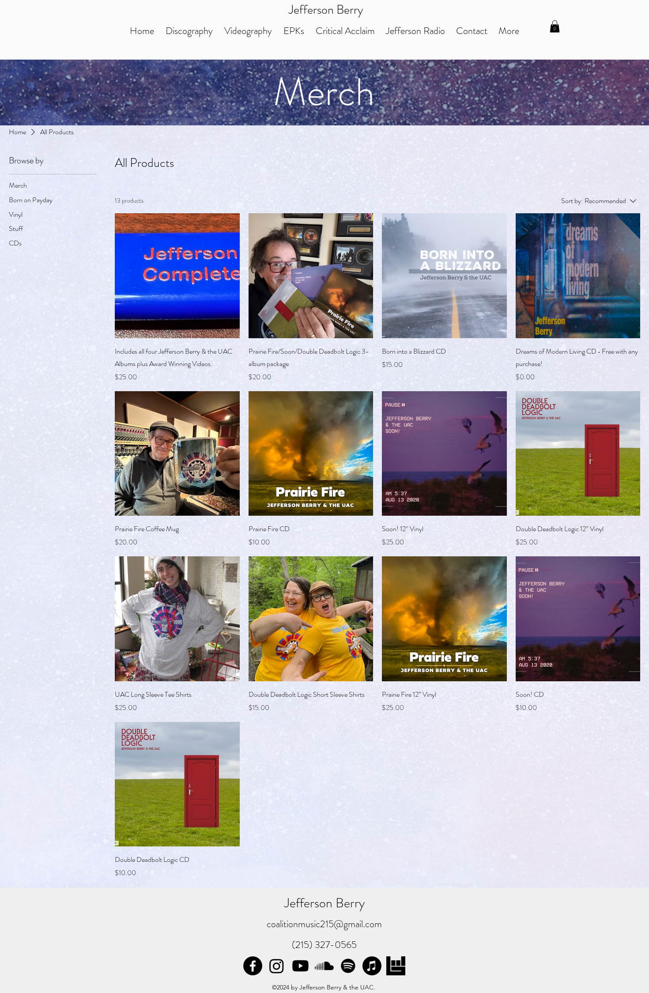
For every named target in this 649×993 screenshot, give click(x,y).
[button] (555, 26)
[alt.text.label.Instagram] (276, 965)
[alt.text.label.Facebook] (252, 965)
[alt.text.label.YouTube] (300, 965)
